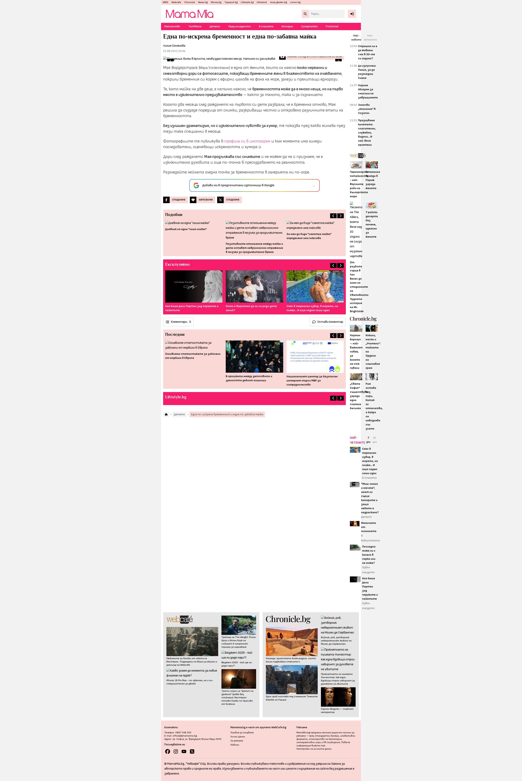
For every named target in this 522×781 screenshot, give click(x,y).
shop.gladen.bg (278, 2)
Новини (234, 744)
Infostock (262, 2)
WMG (165, 2)
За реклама (236, 740)
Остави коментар (330, 322)
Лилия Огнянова (174, 46)
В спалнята (266, 26)
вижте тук (318, 745)
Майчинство (172, 26)
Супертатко (309, 26)
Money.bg (216, 2)
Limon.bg (295, 2)
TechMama (194, 26)
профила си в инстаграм (247, 141)
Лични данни (237, 736)
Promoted (332, 26)
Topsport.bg (231, 2)
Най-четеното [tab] (370, 37)
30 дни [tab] (375, 440)
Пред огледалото (239, 26)
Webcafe (176, 2)
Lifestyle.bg (247, 2)
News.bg (203, 2)
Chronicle (189, 2)
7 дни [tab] (368, 440)
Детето (215, 26)
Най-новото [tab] (356, 37)
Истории (287, 26)
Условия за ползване (242, 732)
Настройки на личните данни (314, 748)
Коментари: (181, 322)
